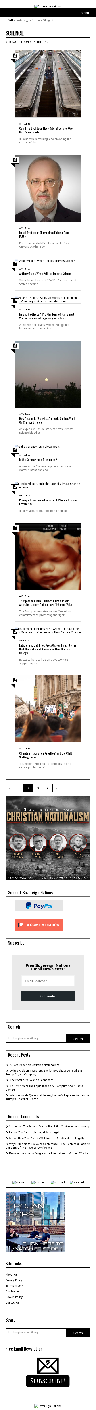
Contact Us (13, 1302)
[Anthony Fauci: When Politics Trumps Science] (45, 260)
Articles (24, 123)
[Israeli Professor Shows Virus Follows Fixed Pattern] (48, 188)
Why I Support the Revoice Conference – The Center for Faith (47, 1144)
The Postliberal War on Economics (32, 1080)
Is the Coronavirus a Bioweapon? (38, 459)
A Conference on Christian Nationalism (34, 1065)
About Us (12, 1275)
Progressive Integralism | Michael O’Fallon (62, 1153)
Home (9, 20)
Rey (11, 1132)
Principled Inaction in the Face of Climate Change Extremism (48, 502)
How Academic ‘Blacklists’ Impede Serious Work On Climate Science (47, 420)
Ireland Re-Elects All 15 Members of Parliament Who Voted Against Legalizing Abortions (46, 316)
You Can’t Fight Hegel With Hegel (38, 1132)
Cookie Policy (14, 1297)
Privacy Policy (14, 1280)
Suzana (13, 1126)
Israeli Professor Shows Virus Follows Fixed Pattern (44, 234)
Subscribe (48, 996)
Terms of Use (14, 1286)
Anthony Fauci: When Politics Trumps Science (45, 273)
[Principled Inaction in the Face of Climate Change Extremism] (48, 485)
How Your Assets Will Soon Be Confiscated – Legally (51, 1138)
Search (78, 1039)
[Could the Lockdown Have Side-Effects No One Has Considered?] (48, 83)
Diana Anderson (19, 1153)
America (24, 227)
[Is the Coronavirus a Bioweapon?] (37, 446)
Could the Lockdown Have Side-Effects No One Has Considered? (46, 130)
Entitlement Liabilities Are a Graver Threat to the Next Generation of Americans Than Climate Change (47, 649)
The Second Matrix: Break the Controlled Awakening (56, 1126)
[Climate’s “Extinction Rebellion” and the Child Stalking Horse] (48, 708)
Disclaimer (12, 1291)
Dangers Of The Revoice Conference (29, 1148)
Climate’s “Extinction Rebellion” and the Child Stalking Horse (45, 755)
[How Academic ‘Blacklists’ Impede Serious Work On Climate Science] (48, 374)
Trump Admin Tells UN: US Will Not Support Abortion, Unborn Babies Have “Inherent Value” (46, 602)
